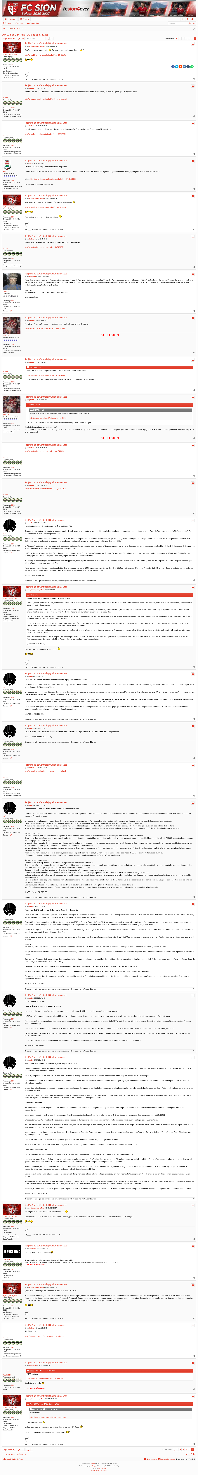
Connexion (21, 23)
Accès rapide (6, 19)
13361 (13, 108)
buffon (5, 98)
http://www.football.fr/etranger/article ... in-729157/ (44, 247)
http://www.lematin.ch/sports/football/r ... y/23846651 (45, 134)
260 (12, 180)
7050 (12, 544)
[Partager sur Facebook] (173, 66)
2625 (12, 1385)
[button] (176, 38)
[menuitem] (182, 19)
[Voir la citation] (41, 1370)
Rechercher (9, 23)
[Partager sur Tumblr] (188, 66)
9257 (12, 65)
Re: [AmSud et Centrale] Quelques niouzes (46, 43)
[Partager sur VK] (184, 66)
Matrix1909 (7, 1375)
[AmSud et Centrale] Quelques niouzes (25, 34)
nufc (4, 534)
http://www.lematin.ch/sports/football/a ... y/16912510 (45, 489)
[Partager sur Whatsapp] (192, 66)
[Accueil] (99, 8)
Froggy (94, 1466)
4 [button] (189, 38)
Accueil (13, 19)
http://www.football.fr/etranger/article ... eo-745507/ (44, 451)
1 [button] (179, 38)
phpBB (93, 1463)
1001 (12, 300)
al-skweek (6, 1259)
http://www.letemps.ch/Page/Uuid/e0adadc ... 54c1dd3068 (53, 179)
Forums (26, 19)
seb (4, 172)
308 (12, 344)
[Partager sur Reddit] (180, 66)
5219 (12, 1269)
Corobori (6, 291)
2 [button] (182, 38)
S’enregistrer (34, 23)
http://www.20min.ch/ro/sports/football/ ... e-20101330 (45, 207)
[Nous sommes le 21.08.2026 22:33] (194, 29)
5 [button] (192, 38)
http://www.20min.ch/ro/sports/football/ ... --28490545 (45, 55)
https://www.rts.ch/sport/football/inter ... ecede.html (45, 1336)
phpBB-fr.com (102, 1468)
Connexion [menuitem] (188, 19)
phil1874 (6, 335)
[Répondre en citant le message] (192, 43)
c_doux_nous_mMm (10, 54)
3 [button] (185, 38)
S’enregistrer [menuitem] (193, 19)
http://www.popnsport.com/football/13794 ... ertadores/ (46, 99)
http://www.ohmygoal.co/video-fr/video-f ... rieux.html (45, 771)
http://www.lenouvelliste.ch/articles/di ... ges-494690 (45, 329)
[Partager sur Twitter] (176, 66)
